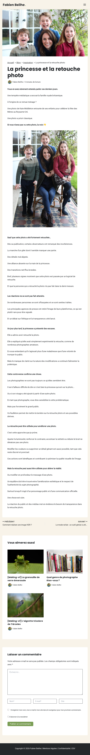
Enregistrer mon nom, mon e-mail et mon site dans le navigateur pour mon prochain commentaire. (46, 710)
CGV (73, 748)
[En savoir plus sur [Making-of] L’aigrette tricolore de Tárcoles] (26, 605)
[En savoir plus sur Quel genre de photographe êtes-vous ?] (65, 561)
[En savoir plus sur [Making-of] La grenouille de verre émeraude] (26, 561)
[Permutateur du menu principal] (85, 5)
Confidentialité (64, 748)
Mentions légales (50, 748)
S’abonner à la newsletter (18, 717)
